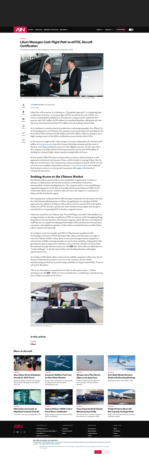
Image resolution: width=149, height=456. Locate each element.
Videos (90, 435)
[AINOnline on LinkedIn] (24, 432)
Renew (64, 433)
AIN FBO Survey (41, 429)
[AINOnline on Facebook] (14, 432)
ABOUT (99, 30)
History (116, 433)
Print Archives (92, 429)
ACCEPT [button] (98, 452)
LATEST (30, 30)
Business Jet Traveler (43, 435)
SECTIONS (63, 30)
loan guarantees (45, 144)
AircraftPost (40, 433)
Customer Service (67, 431)
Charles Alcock (38, 105)
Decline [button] (106, 452)
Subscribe (121, 30)
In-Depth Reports (92, 433)
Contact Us (117, 435)
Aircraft (23, 38)
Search (108, 30)
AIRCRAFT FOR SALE (51, 30)
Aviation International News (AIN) (46, 431)
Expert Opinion (92, 431)
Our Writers (117, 431)
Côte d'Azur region (79, 165)
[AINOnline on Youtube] (18, 432)
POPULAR (38, 30)
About (115, 429)
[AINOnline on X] (21, 432)
